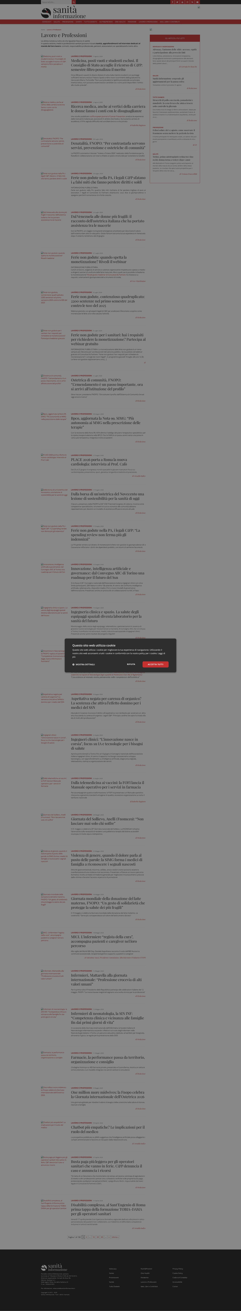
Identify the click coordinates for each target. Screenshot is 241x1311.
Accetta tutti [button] (155, 664)
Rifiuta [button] (131, 664)
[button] (83, 664)
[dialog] (120, 655)
